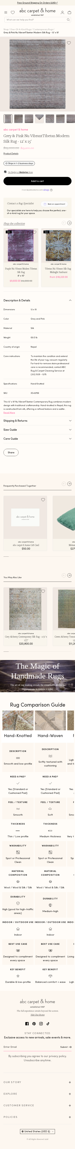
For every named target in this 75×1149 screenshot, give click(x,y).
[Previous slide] (64, 223)
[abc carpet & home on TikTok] (48, 1023)
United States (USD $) (37, 1131)
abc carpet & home (15, 129)
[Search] (68, 19)
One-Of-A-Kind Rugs (20, 29)
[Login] (62, 12)
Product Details (10, 153)
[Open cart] (69, 12)
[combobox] (37, 20)
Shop (5, 29)
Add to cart (37, 181)
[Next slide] (69, 223)
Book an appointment (56, 204)
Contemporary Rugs (43, 29)
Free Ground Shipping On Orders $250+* (37, 2)
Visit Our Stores (37, 1014)
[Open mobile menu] (5, 12)
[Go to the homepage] (37, 16)
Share (11, 452)
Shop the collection (14, 223)
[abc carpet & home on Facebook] (27, 1023)
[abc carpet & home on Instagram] (41, 1023)
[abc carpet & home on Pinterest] (34, 1023)
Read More (9, 412)
